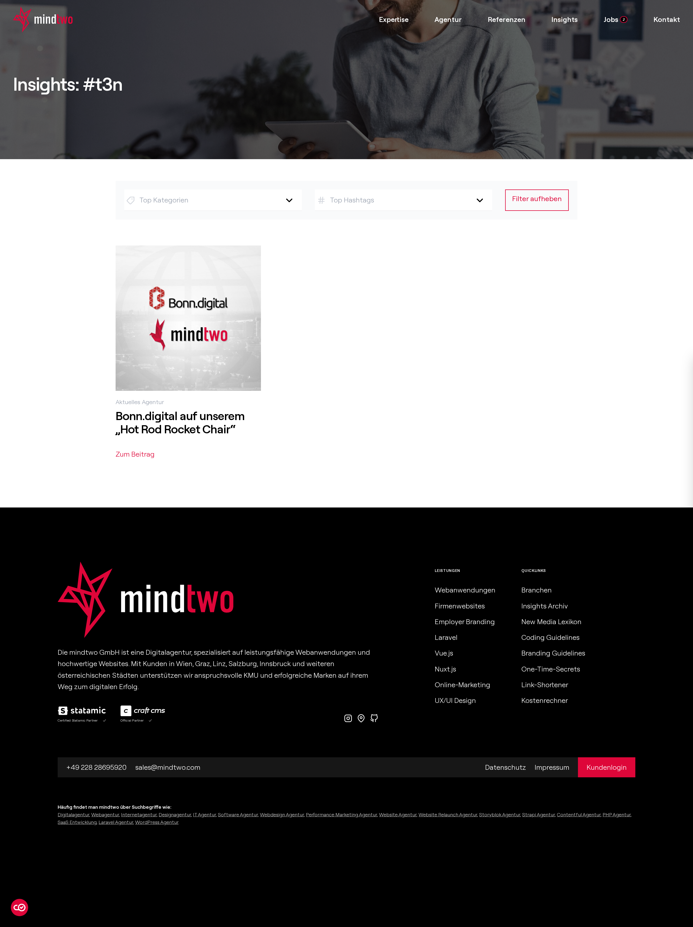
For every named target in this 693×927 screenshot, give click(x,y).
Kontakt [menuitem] (666, 19)
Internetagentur (139, 814)
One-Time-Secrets (550, 668)
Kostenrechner (544, 700)
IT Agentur (204, 814)
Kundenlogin (607, 767)
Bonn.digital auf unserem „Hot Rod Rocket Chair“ (180, 422)
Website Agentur (398, 814)
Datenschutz (505, 767)
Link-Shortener (544, 684)
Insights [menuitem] (564, 19)
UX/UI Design (455, 700)
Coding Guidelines (550, 637)
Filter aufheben (537, 198)
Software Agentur (238, 814)
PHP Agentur (617, 814)
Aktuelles (128, 402)
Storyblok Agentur (499, 814)
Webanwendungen (465, 589)
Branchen (536, 589)
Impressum (552, 767)
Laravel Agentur (116, 822)
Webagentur (105, 814)
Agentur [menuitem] (448, 19)
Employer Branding (465, 621)
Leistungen (447, 570)
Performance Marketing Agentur (341, 814)
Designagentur (175, 814)
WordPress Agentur (156, 822)
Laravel (446, 637)
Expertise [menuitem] (393, 19)
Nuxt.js (445, 668)
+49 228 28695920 (96, 767)
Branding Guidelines (553, 652)
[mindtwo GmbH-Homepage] (36, 19)
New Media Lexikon (551, 621)
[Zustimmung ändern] (19, 907)
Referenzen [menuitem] (506, 19)
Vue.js (444, 652)
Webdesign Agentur (282, 814)
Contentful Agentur (579, 814)
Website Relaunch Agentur (448, 814)
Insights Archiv (544, 605)
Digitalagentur (73, 814)
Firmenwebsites (460, 605)
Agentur (153, 402)
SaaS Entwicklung (77, 822)
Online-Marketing (462, 684)
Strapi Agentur (538, 814)
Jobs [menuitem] (614, 19)
